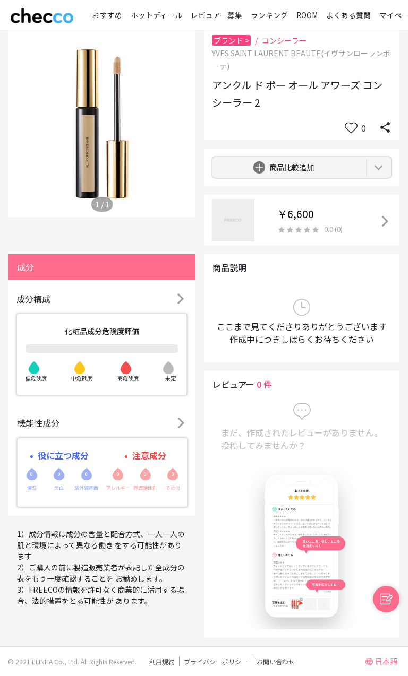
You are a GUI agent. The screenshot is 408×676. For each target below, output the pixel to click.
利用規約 (162, 661)
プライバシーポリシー (216, 661)
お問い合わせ (276, 661)
